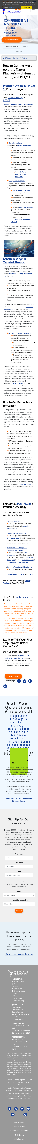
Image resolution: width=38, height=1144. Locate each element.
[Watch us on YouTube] (28, 1109)
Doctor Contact (17, 1012)
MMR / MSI (19, 177)
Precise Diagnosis (14, 521)
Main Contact (16, 1007)
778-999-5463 (25, 1031)
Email (19, 871)
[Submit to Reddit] (5, 686)
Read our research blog (19, 954)
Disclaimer (24, 1130)
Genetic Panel (20, 172)
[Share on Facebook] (19, 681)
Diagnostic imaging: (17, 181)
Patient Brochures (18, 1017)
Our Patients (21, 597)
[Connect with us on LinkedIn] (25, 1115)
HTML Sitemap (19, 1135)
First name (19, 854)
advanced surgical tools (19, 562)
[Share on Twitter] (24, 681)
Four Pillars (24, 503)
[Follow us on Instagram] (16, 1109)
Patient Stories (19, 996)
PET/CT (6, 100)
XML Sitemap (19, 1139)
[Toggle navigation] (33, 10)
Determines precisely (21, 190)
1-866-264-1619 (24, 1033)
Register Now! (13, 676)
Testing (24, 58)
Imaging (19, 51)
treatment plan (13, 538)
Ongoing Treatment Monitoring (19, 567)
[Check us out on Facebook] (9, 1109)
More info (12, 7)
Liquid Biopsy (20, 174)
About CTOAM (19, 981)
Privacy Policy (14, 1130)
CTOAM (8, 58)
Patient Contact (17, 1010)
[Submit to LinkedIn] (30, 681)
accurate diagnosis (26, 207)
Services (16, 58)
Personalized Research (16, 533)
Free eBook (18, 998)
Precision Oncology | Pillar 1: (19, 87)
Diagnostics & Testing (12, 46)
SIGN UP (19, 911)
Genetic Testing (28, 46)
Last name (19, 863)
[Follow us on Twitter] (22, 1109)
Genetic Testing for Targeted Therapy (14, 260)
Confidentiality (19, 1122)
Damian (22, 630)
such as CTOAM (17, 383)
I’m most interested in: (19, 900)
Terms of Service (19, 1126)
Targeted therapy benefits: (20, 333)
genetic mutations (24, 145)
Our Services (18, 989)
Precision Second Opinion (20, 1014)
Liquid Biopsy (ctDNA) (15, 574)
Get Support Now (12, 40)
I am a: (19, 891)
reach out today (25, 484)
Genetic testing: (15, 143)
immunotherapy (28, 560)
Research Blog (19, 1001)
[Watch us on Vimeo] (13, 1115)
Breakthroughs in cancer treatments (18, 104)
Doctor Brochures (18, 1019)
